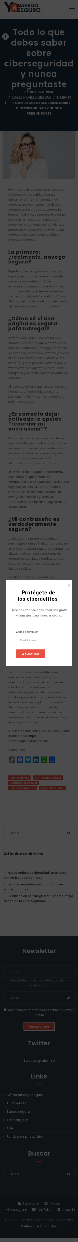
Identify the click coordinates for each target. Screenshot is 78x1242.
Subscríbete (32, 653)
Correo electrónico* (27, 631)
